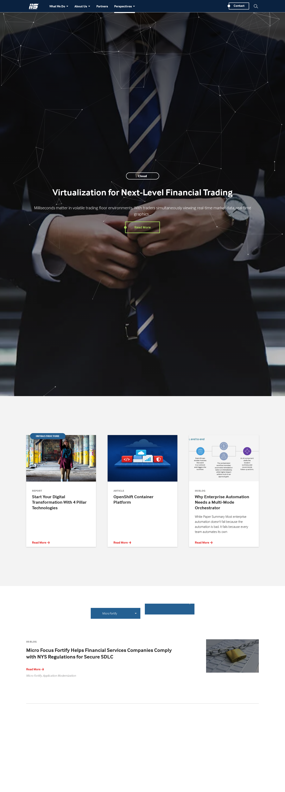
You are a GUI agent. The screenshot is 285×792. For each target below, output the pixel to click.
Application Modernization (59, 675)
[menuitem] (58, 8)
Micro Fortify (109, 613)
